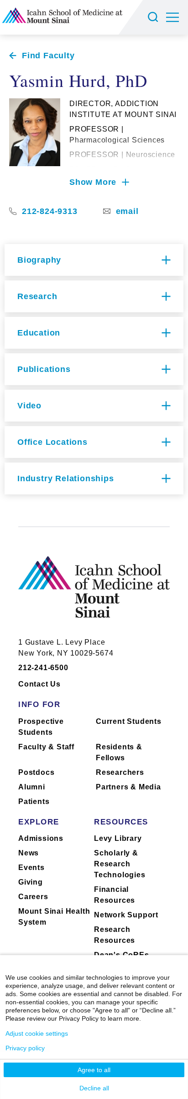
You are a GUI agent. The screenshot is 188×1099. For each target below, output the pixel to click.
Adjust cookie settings (36, 1033)
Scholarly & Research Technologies (120, 864)
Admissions (40, 838)
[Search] (154, 17)
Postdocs (36, 772)
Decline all (94, 1088)
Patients (33, 801)
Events (31, 867)
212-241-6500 (43, 668)
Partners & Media (128, 787)
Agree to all (94, 1070)
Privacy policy (25, 1048)
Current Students (129, 721)
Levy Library (118, 838)
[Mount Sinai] (94, 593)
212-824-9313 (50, 211)
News (28, 853)
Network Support (126, 915)
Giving (30, 882)
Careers (33, 897)
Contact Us (39, 684)
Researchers (120, 772)
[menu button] (177, 17)
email (127, 211)
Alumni (31, 787)
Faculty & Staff (46, 747)
